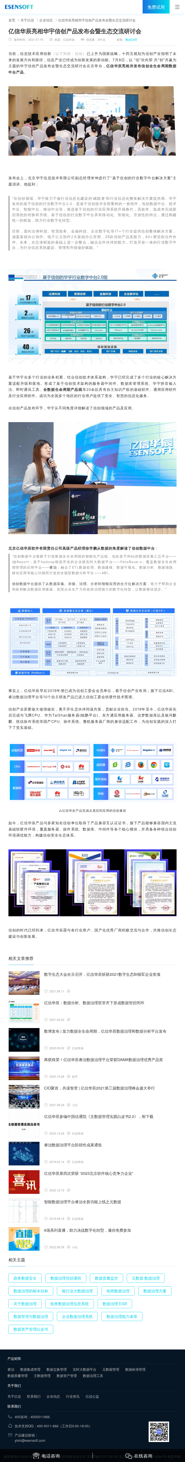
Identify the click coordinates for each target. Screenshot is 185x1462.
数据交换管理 (56, 1369)
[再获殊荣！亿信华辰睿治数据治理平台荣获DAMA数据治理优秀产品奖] (24, 1068)
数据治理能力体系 (121, 1316)
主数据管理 (42, 1375)
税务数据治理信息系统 (69, 1303)
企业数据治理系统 (77, 1316)
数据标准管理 (135, 1369)
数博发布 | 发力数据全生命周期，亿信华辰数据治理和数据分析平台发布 (105, 1031)
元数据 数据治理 (146, 1278)
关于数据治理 (25, 1303)
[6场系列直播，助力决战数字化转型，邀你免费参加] (24, 1239)
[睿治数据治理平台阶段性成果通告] (24, 1154)
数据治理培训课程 (65, 1278)
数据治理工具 (93, 1375)
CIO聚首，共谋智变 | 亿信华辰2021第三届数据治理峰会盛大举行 (99, 1088)
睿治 (53, 567)
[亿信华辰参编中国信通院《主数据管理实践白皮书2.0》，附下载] (24, 1125)
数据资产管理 (67, 1375)
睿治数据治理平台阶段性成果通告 (73, 1145)
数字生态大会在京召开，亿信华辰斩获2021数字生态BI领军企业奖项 (102, 974)
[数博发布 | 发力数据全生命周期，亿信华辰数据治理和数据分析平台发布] (24, 1040)
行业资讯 (72, 1396)
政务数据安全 (25, 1278)
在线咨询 (143, 1455)
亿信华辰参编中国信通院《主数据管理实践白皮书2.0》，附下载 (98, 1116)
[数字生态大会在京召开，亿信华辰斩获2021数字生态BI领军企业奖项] (24, 983)
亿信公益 (92, 1396)
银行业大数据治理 (77, 1291)
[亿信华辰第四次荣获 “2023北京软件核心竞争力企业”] (24, 1182)
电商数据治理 (118, 1291)
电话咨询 (51, 1455)
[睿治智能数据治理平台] (19, 6)
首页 (11, 20)
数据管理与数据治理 (30, 1316)
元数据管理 (110, 1369)
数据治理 (131, 39)
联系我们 (33, 1396)
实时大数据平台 (84, 1369)
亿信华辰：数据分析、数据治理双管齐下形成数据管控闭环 (94, 1002)
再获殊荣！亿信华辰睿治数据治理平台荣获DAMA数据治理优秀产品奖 (103, 1059)
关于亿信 (27, 20)
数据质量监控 (106, 1278)
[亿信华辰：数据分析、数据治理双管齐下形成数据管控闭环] (24, 1011)
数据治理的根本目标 (30, 1291)
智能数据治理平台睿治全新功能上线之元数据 (82, 1201)
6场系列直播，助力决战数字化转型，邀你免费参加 (87, 1230)
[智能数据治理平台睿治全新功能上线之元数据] (24, 1210)
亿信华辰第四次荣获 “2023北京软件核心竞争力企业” (88, 1173)
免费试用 (156, 7)
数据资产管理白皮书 (30, 1329)
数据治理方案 (154, 1291)
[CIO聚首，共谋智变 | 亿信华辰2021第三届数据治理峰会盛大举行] (24, 1097)
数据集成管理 (30, 1369)
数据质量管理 (17, 1375)
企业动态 (46, 20)
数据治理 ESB (115, 1303)
